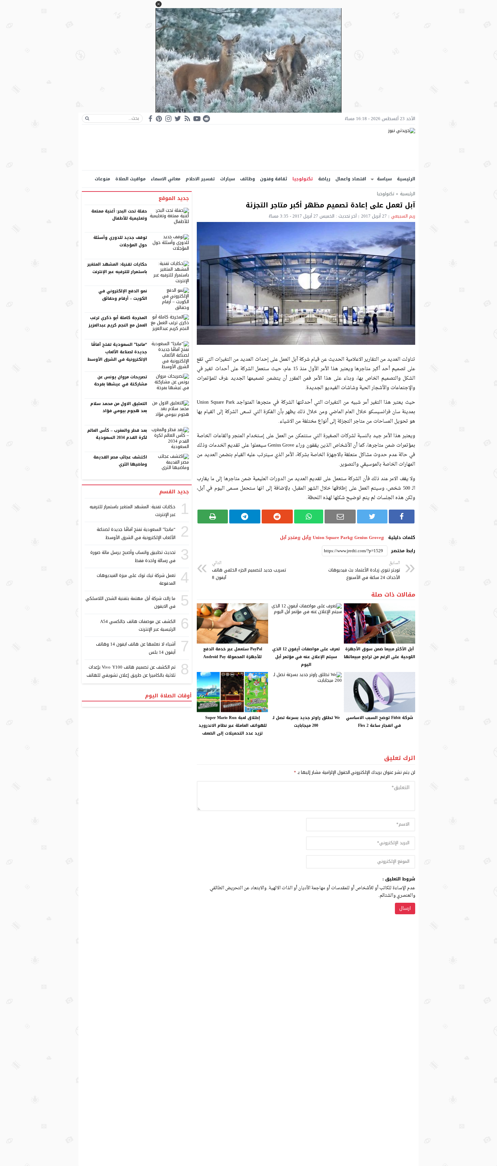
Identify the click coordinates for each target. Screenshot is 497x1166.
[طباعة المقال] (212, 516)
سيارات (227, 179)
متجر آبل (289, 538)
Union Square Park (331, 538)
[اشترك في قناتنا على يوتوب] (197, 118)
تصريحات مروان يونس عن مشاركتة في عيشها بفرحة (120, 380)
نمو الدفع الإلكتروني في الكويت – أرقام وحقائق (122, 294)
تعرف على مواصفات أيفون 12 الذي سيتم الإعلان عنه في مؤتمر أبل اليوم (306, 656)
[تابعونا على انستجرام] (168, 118)
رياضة (324, 179)
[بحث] (87, 118)
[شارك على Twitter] (372, 516)
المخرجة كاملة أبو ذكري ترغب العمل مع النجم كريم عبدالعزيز (118, 321)
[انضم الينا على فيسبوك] (150, 118)
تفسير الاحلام (200, 179)
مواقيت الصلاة (130, 179)
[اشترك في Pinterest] (159, 118)
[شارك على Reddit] (277, 516)
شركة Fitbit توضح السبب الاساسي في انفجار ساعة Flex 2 (379, 721)
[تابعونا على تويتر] (178, 118)
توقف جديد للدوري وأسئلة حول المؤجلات (120, 241)
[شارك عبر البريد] (340, 516)
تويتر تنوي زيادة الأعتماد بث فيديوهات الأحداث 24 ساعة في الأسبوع (364, 571)
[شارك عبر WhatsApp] (309, 516)
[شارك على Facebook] (401, 516)
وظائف (247, 179)
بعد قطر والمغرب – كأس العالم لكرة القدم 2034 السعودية (117, 434)
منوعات (102, 179)
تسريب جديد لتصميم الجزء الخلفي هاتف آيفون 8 (249, 571)
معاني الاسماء (166, 179)
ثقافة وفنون (273, 179)
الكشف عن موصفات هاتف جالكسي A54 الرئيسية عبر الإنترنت (137, 625)
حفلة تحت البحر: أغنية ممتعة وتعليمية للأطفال (119, 214)
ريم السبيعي (403, 216)
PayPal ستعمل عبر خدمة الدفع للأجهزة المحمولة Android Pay (232, 652)
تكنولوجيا (302, 179)
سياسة (384, 179)
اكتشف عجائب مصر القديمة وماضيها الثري (120, 460)
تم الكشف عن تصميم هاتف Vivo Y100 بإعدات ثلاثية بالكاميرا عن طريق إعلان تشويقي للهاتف (131, 671)
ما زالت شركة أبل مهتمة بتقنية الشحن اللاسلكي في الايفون (130, 602)
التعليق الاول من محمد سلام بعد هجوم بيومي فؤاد (118, 407)
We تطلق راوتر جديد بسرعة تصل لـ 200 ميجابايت (306, 721)
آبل (305, 538)
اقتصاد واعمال (350, 179)
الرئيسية (406, 179)
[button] (159, 4)
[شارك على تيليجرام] (245, 516)
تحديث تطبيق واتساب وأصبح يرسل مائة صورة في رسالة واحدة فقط (132, 556)
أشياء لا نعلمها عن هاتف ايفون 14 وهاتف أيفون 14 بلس (135, 648)
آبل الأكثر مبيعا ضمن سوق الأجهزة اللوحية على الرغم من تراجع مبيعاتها (379, 652)
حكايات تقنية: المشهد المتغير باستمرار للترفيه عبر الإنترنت (117, 268)
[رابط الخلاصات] (187, 118)
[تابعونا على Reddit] (206, 118)
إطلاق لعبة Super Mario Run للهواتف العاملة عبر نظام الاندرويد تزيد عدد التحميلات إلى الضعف (232, 725)
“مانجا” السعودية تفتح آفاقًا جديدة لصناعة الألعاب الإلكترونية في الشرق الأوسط (117, 352)
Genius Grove (367, 538)
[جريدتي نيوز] (248, 147)
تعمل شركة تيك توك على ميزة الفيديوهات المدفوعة (136, 579)
